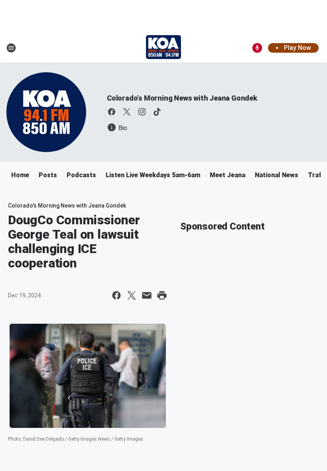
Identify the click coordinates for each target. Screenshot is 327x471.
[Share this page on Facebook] (116, 295)
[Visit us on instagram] (142, 112)
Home (20, 175)
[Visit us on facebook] (111, 112)
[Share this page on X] (131, 295)
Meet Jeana (227, 175)
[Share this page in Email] (146, 295)
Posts (48, 175)
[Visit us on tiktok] (157, 112)
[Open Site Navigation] (11, 48)
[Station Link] (163, 48)
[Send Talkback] (257, 48)
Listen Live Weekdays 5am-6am (153, 175)
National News (276, 175)
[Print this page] (161, 295)
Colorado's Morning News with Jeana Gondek (182, 98)
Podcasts (81, 175)
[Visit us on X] (127, 112)
